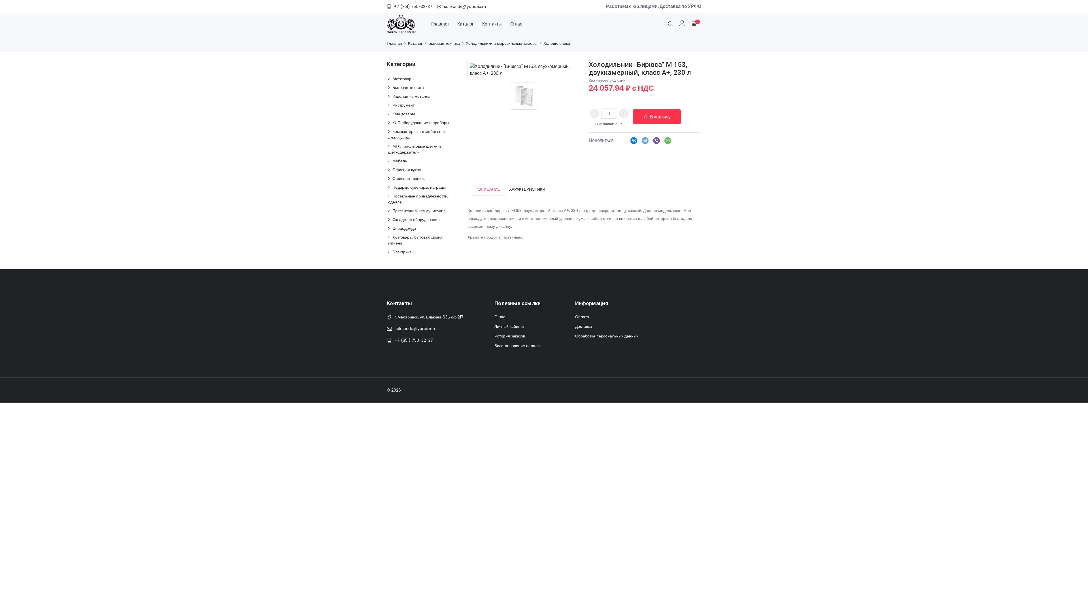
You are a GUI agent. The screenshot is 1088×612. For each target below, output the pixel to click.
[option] (524, 96)
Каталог (465, 24)
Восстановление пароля (517, 345)
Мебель (399, 161)
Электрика (402, 252)
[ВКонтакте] (634, 142)
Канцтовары (403, 114)
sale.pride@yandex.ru (416, 329)
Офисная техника (409, 178)
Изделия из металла (411, 96)
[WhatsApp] (668, 142)
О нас (516, 24)
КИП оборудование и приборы (420, 123)
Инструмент (403, 105)
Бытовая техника (444, 43)
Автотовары (403, 79)
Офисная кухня (406, 170)
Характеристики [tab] (527, 189)
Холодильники (556, 43)
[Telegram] (645, 142)
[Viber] (656, 142)
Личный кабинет (509, 326)
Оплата (582, 317)
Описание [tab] (489, 189)
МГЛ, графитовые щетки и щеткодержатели (414, 149)
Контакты (492, 24)
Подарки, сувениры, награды (419, 187)
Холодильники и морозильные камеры (501, 43)
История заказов (509, 336)
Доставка (583, 326)
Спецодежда (404, 228)
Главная (440, 24)
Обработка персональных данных (606, 336)
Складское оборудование (416, 219)
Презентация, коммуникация (419, 211)
